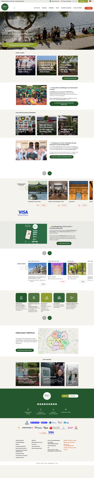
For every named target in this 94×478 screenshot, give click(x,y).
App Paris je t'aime (55, 1)
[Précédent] (44, 318)
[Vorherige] (3, 31)
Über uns (34, 440)
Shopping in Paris (20, 453)
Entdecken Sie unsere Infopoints (49, 377)
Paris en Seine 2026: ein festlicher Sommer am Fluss (68, 68)
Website (65, 395)
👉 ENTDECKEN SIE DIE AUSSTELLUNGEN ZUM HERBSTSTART (64, 103)
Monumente (72, 201)
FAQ (48, 447)
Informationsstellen (37, 442)
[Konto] (76, 1)
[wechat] (49, 404)
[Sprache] (91, 1)
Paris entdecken (19, 440)
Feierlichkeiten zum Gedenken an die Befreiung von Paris (37, 277)
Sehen (43, 284)
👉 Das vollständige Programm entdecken (61, 156)
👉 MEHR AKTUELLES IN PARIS (70, 78)
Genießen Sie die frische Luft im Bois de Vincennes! (27, 377)
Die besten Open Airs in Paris (67, 130)
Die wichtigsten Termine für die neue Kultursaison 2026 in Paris (25, 68)
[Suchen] (14, 8)
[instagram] (40, 404)
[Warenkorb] (73, 1)
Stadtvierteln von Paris (21, 455)
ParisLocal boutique (67, 1)
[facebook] (38, 404)
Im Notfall (56, 303)
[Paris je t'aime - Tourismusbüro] (4, 7)
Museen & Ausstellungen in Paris (56, 201)
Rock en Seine (52, 277)
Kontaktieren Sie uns (37, 448)
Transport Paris (20, 457)
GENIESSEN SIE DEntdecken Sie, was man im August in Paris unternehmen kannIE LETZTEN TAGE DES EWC (19, 45)
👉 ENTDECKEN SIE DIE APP (64, 243)
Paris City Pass (71, 381)
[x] (56, 404)
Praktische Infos (36, 446)
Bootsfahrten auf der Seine (34, 201)
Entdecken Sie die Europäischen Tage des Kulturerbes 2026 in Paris (46, 68)
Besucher (72, 395)
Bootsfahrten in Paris (21, 448)
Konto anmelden (52, 445)
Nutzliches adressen (44, 304)
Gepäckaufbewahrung (72, 303)
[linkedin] (42, 404)
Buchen (43, 205)
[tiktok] (45, 404)
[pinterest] (47, 404)
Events (17, 444)
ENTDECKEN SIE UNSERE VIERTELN (24, 350)
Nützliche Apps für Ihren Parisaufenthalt (33, 305)
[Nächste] (91, 31)
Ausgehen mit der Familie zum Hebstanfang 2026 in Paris (25, 128)
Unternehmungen (20, 442)
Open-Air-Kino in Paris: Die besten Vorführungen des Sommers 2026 (46, 128)
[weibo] (54, 404)
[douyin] (51, 404)
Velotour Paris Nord (73, 277)
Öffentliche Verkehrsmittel (20, 304)
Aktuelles (34, 444)
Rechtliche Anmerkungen (54, 440)
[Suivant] (50, 318)
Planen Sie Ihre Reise (20, 446)
